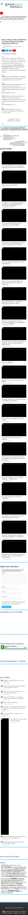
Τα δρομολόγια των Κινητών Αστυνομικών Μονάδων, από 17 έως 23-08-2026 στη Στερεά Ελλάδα (13, 556)
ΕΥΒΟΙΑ (7, 875)
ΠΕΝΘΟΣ (3, 885)
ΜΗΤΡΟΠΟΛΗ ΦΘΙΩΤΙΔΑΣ (15, 880)
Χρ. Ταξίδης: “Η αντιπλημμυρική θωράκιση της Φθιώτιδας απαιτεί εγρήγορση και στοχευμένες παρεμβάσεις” (13, 204)
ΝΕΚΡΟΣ (3, 883)
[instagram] (15, 910)
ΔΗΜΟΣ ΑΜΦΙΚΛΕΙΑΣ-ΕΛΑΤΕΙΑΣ (10, 46)
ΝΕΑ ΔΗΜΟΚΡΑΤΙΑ (22, 882)
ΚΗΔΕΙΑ (2, 876)
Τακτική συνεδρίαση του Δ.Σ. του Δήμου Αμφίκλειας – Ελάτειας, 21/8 (12, 478)
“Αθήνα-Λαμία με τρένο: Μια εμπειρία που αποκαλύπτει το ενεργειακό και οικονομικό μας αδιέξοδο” (13, 458)
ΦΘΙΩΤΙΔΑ (25, 129)
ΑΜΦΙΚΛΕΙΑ (6, 127)
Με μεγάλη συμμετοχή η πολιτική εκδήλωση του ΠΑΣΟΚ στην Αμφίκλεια (14, 400)
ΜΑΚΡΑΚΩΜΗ (4, 880)
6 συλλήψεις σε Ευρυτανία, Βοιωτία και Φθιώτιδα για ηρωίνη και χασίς (12, 516)
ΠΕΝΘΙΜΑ (19, 883)
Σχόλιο (4, 573)
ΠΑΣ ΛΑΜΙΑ (9, 883)
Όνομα (4, 586)
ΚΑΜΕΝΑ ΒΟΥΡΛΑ (20, 875)
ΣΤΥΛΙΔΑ (11, 888)
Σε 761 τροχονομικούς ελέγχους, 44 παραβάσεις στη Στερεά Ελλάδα (11, 224)
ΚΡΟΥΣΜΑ (17, 876)
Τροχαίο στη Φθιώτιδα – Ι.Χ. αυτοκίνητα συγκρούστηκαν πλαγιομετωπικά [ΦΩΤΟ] (13, 166)
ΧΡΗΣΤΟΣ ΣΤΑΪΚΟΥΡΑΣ (7, 892)
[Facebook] (12, 910)
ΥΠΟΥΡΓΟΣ (4, 891)
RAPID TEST (11, 865)
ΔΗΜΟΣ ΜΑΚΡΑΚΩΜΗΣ (14, 872)
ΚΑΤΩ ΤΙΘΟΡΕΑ (4, 129)
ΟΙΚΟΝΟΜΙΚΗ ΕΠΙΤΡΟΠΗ (15, 129)
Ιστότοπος (4, 596)
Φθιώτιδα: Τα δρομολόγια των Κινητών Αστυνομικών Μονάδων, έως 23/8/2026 (12, 535)
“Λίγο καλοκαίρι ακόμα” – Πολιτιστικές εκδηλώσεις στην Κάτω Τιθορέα (12, 302)
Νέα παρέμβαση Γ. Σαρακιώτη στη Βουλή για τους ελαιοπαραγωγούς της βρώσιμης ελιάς (11, 137)
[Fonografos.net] (14, 5)
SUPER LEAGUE (17, 865)
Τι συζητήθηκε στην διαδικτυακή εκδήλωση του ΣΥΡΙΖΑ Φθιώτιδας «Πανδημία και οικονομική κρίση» (17, 143)
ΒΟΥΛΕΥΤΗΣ (22, 867)
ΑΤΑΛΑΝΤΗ (15, 867)
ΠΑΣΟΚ (14, 883)
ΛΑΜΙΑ (13, 878)
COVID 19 (4, 865)
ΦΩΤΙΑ (21, 891)
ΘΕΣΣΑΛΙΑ (12, 875)
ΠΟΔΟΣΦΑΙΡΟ (12, 887)
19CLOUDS (20, 907)
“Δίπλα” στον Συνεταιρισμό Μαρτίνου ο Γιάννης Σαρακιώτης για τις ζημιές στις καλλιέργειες (12, 282)
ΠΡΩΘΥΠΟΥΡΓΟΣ (22, 887)
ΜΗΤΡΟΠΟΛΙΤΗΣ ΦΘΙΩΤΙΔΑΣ (9, 882)
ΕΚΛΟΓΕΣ (3, 875)
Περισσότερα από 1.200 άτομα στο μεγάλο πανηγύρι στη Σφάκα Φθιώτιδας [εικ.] (13, 243)
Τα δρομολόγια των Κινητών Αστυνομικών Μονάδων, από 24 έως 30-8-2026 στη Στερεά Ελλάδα (13, 343)
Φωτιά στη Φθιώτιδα (7, 362)
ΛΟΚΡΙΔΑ (21, 879)
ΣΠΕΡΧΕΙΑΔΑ (5, 888)
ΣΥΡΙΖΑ (21, 888)
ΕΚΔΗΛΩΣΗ (23, 873)
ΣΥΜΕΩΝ (16, 888)
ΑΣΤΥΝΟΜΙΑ (6, 867)
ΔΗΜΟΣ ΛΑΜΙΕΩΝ (13, 870)
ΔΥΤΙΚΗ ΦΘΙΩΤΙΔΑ (13, 873)
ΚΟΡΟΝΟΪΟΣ (9, 876)
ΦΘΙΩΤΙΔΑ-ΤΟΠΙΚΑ (10, 16)
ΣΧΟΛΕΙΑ (25, 888)
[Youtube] (14, 910)
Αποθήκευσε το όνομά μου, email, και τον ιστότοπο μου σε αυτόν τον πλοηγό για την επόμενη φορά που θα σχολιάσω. (13, 603)
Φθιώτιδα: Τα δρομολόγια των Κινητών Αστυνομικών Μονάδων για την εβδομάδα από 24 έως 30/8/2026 (13, 322)
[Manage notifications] (3, 911)
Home (2, 16)
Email (3, 591)
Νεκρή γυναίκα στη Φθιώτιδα (10, 185)
